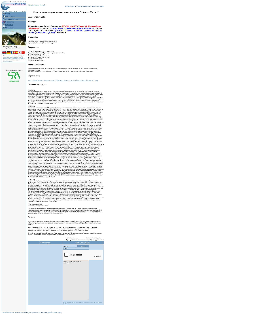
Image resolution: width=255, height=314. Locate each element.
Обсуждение (10, 16)
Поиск (7, 13)
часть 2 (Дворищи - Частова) (60, 80)
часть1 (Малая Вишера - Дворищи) (39, 80)
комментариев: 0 (70, 6)
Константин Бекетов (21, 312)
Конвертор (9, 22)
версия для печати (98, 6)
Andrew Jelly (43, 312)
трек (96, 80)
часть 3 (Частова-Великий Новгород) (82, 80)
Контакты (9, 25)
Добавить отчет (11, 19)
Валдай (43, 5)
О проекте (9, 27)
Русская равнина (33, 5)
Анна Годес (57, 312)
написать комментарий (84, 6)
